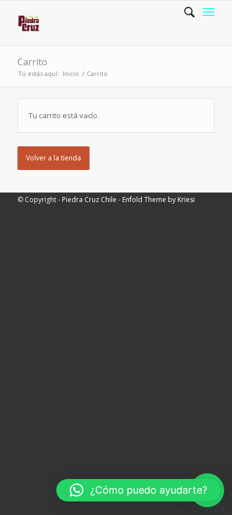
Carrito (32, 62)
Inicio (71, 73)
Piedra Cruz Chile (89, 199)
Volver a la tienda (53, 158)
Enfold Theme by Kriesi (158, 199)
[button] (138, 490)
